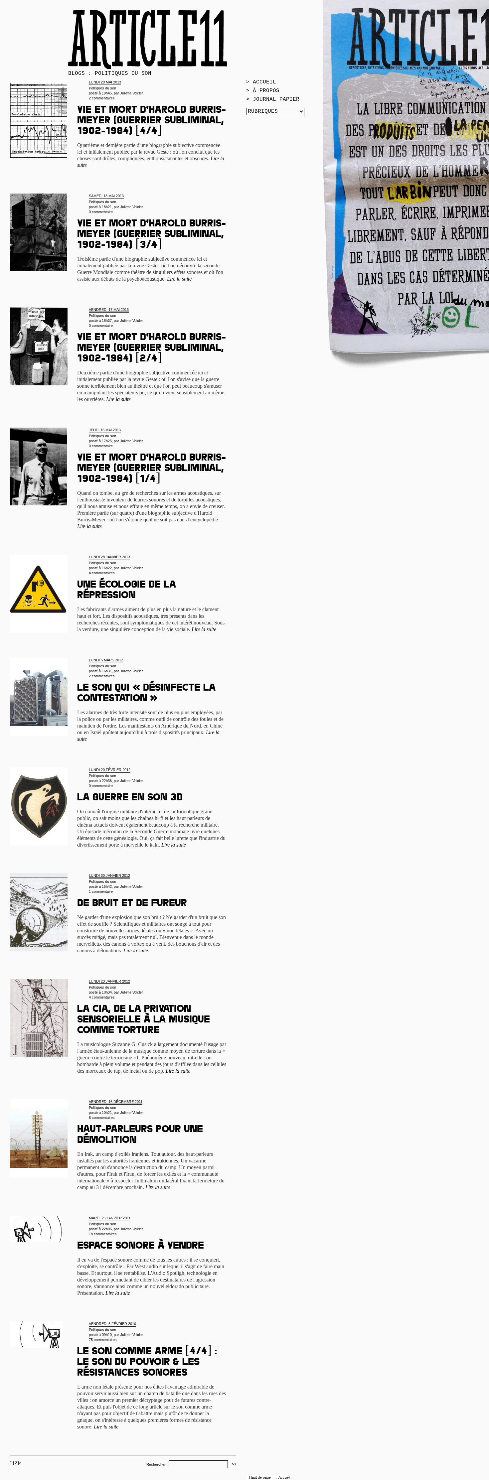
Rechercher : (157, 1464)
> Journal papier (272, 99)
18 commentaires (103, 1234)
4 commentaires (102, 573)
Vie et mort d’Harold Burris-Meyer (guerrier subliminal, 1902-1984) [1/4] (151, 469)
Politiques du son (102, 88)
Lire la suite (179, 279)
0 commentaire (101, 212)
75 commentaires (103, 1340)
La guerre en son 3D (130, 798)
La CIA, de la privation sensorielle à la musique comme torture (143, 1020)
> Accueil (261, 82)
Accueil (284, 1477)
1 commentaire (101, 891)
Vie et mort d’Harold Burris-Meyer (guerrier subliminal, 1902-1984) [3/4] (151, 235)
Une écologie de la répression (126, 591)
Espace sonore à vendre (140, 1246)
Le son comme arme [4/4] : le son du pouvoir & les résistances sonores (147, 1363)
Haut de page (260, 1477)
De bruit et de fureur (132, 904)
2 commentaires (102, 98)
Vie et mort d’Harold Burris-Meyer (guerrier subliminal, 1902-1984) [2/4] (151, 349)
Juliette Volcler (131, 93)
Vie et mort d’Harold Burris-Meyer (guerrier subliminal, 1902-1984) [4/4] (151, 121)
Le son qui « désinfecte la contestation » (146, 694)
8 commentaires (102, 1118)
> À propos (262, 91)
